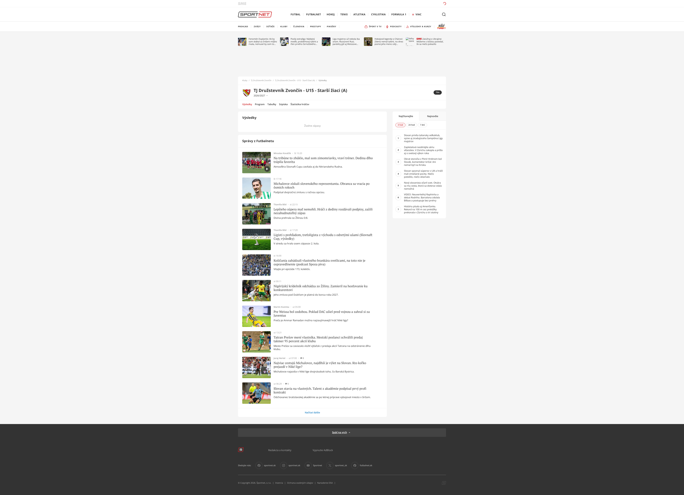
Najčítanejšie (406, 116)
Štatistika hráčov (300, 104)
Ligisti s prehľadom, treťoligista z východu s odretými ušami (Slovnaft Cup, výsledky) (323, 237)
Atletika (359, 14)
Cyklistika (378, 14)
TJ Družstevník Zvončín (261, 80)
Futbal (295, 14)
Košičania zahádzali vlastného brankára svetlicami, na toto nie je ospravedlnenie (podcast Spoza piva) (319, 262)
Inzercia (279, 482)
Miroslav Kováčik (282, 153)
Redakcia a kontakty (279, 450)
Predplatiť (419, 3)
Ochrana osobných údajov (300, 482)
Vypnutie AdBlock (323, 450)
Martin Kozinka (281, 307)
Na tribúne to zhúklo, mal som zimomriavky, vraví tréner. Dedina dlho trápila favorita (323, 160)
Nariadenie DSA (325, 482)
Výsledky (247, 104)
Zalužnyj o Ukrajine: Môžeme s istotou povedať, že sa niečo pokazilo (429, 41)
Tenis (344, 14)
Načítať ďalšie (312, 412)
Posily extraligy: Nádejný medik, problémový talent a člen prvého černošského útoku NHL (304, 41)
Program (260, 104)
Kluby (244, 80)
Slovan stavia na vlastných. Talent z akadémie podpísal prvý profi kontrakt (320, 390)
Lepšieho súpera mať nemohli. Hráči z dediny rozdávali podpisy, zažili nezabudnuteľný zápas (323, 211)
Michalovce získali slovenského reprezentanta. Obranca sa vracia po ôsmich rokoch (322, 185)
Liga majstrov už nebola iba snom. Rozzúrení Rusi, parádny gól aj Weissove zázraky (346, 41)
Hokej (331, 14)
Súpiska (283, 104)
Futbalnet (313, 14)
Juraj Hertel (279, 358)
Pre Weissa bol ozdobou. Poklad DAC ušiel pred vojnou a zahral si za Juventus (322, 313)
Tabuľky (271, 104)
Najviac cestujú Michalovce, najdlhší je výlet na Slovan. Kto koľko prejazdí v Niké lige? (320, 365)
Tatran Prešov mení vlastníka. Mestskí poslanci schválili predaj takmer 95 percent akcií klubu (318, 339)
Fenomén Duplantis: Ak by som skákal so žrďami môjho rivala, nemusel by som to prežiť (263, 41)
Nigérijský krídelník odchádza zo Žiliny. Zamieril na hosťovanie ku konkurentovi (320, 288)
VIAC (418, 14)
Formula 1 (398, 14)
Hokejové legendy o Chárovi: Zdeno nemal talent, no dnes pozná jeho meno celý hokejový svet (389, 41)
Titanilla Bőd (280, 204)
